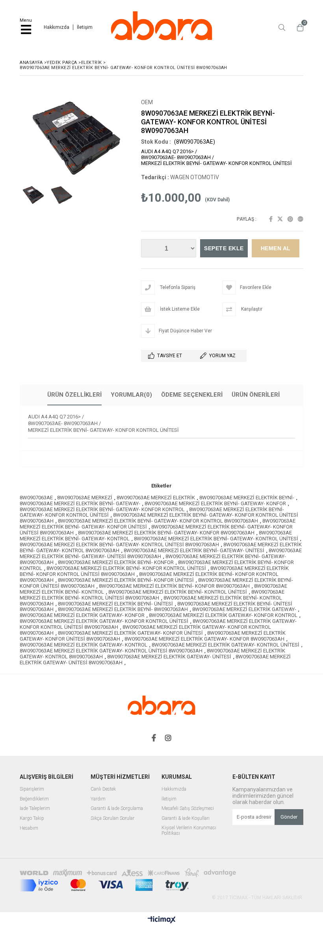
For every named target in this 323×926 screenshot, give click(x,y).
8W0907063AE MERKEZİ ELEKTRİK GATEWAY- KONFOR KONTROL (223, 615)
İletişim (85, 27)
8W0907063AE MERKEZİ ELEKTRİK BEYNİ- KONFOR (116, 562)
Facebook (271, 219)
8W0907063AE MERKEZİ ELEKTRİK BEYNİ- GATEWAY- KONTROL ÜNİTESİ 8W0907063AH (119, 544)
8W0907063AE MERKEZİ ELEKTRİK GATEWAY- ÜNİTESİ (169, 657)
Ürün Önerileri (256, 394)
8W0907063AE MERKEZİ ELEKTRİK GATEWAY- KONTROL (83, 645)
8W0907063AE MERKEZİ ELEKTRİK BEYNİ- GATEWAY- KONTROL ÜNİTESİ (216, 539)
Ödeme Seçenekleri (192, 394)
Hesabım (29, 828)
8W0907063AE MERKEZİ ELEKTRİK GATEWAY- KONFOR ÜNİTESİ (130, 633)
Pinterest (290, 219)
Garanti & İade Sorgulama (117, 808)
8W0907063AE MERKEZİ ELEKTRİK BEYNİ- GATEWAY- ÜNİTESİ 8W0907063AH (161, 553)
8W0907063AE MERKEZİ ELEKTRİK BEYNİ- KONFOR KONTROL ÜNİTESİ (126, 568)
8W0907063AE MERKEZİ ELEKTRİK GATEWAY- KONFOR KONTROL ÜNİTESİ (104, 621)
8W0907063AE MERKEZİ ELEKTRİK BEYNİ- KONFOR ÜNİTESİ (126, 580)
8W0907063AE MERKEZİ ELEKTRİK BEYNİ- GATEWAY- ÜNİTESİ (194, 550)
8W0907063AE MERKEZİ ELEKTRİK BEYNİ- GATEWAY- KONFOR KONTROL (102, 509)
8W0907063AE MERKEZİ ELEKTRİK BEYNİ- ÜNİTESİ (115, 604)
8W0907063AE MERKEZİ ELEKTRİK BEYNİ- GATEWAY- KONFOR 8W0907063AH (166, 533)
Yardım (98, 799)
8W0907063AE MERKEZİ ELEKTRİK (156, 497)
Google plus (300, 219)
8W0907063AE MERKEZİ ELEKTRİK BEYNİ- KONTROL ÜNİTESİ (177, 592)
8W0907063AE (36, 497)
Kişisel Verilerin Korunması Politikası (189, 830)
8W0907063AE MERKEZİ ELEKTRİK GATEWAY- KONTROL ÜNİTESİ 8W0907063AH (111, 651)
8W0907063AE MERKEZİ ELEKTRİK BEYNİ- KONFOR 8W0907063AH (174, 586)
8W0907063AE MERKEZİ (84, 497)
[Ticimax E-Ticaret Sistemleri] (162, 920)
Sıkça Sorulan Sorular (112, 818)
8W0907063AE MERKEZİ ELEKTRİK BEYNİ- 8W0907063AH (123, 609)
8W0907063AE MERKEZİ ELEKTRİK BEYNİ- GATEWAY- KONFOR (215, 503)
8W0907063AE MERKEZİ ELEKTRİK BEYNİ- (246, 497)
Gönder (288, 817)
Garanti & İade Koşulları (186, 818)
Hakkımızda (56, 27)
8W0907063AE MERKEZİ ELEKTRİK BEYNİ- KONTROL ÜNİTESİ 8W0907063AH (152, 595)
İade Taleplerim (35, 808)
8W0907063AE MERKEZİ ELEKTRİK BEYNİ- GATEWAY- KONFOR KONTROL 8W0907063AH (158, 521)
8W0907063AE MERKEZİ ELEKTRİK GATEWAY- (244, 609)
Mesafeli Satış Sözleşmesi (188, 808)
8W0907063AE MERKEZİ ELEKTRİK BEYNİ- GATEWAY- (80, 503)
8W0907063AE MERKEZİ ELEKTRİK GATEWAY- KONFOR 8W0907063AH (204, 639)
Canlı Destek (103, 789)
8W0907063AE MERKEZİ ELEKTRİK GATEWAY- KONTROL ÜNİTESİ (225, 645)
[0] (298, 28)
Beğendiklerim (34, 799)
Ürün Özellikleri (74, 394)
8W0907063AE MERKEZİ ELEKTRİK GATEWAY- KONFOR (82, 615)
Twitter (280, 219)
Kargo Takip (32, 818)
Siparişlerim (32, 789)
